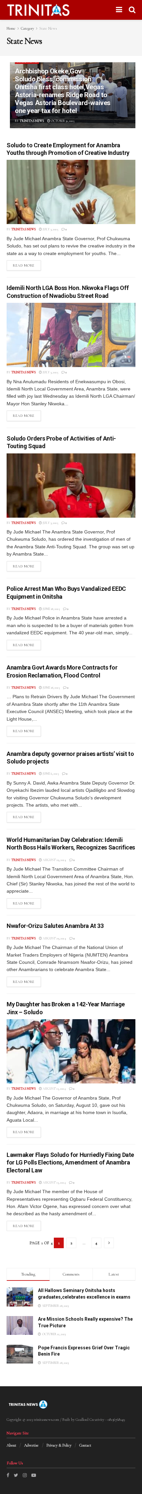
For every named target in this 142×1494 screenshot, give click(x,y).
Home (11, 28)
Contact (85, 1445)
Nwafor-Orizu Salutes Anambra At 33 (55, 925)
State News (48, 28)
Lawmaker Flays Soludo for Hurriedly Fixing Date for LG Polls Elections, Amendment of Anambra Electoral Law (70, 1162)
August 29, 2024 (54, 860)
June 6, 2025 (50, 774)
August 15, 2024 (54, 1089)
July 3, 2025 (50, 229)
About (11, 1445)
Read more (24, 265)
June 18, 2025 (51, 609)
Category (27, 28)
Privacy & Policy (59, 1445)
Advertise (31, 1445)
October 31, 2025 (62, 121)
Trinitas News (31, 121)
